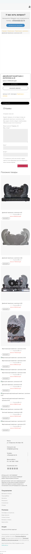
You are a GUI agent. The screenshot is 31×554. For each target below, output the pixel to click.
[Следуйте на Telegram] (12, 468)
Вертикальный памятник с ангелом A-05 (14, 360)
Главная (4, 31)
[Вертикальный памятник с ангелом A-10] (13, 421)
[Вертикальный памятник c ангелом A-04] (15, 345)
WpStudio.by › (5, 545)
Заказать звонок (15, 88)
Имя (4, 145)
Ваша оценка (7, 126)
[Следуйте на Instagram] (10, 468)
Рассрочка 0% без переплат (9, 529)
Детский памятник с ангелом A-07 (12, 384)
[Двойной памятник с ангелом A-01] (15, 209)
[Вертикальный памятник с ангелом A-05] (13, 357)
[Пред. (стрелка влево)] (0, 553)
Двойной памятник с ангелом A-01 (12, 212)
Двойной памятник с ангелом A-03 (12, 303)
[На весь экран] (2, 551)
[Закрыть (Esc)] (5, 551)
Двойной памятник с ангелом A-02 (12, 258)
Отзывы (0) (6, 103)
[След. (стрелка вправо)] (2, 553)
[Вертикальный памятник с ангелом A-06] (13, 369)
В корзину (14, 84)
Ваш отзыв (6, 128)
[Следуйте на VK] (15, 468)
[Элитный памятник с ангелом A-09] (11, 409)
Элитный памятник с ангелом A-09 (12, 412)
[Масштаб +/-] (0, 551)
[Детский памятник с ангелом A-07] (11, 381)
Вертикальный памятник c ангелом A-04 (14, 348)
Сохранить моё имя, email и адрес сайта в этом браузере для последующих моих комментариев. (15, 160)
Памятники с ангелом (21, 31)
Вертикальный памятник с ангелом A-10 (13, 424)
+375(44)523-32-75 (18, 20)
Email (5, 151)
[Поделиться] (3, 551)
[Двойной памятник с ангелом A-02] (15, 255)
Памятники (10, 31)
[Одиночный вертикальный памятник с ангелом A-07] (15, 395)
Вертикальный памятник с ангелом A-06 (14, 372)
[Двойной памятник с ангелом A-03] (15, 300)
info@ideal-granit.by (12, 449)
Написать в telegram (15, 25)
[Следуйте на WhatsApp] (17, 468)
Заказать (6, 218)
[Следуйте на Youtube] (8, 468)
